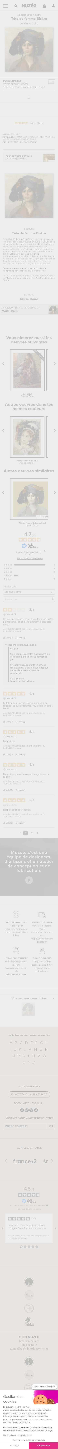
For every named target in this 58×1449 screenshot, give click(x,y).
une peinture (25, 268)
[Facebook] (22, 1112)
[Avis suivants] (37, 833)
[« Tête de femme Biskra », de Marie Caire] (28, 1009)
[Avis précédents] (20, 832)
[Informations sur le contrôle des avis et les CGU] (44, 551)
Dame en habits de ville (27, 462)
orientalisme (40, 271)
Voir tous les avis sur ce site (30, 558)
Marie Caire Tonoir (25, 239)
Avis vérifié (11, 614)
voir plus (41, 1228)
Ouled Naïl (27, 395)
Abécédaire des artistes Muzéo (29, 1036)
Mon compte (29, 1345)
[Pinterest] (31, 1112)
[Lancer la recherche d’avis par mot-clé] (52, 599)
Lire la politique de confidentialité (17, 1435)
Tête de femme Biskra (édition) (32, 524)
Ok (51, 1126)
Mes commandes (29, 1341)
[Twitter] (36, 1112)
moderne (6, 271)
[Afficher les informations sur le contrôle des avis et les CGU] (47, 1205)
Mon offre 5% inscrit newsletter (29, 1349)
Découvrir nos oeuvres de (21, 310)
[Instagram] (26, 1112)
